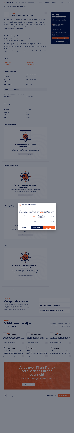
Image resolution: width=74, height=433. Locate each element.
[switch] (34, 216)
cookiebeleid (42, 212)
